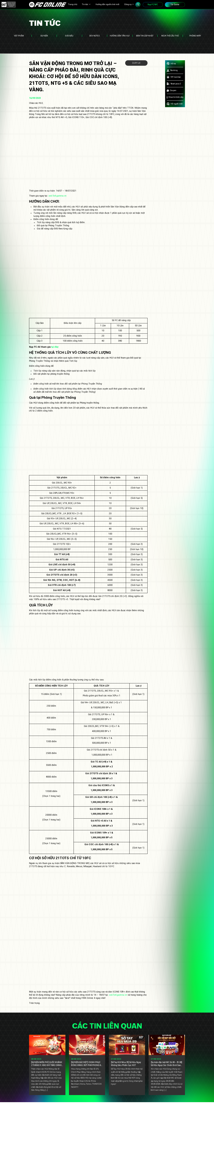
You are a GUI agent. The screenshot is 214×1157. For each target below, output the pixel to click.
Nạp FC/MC (153, 4)
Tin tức (85, 4)
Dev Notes (94, 36)
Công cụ (127, 4)
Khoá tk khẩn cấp (175, 97)
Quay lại (136, 63)
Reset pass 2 (176, 83)
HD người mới (177, 104)
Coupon (173, 90)
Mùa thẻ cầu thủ (170, 36)
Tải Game (175, 4)
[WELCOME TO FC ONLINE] (48, 4)
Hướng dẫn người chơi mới (107, 4)
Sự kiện (44, 36)
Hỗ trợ (173, 63)
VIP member (176, 77)
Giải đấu (69, 36)
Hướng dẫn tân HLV (120, 36)
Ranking (174, 70)
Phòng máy (195, 36)
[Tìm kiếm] (137, 4)
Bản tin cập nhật (144, 36)
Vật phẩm (19, 36)
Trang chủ (72, 4)
